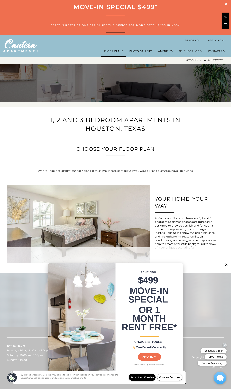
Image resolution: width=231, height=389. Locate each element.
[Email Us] (225, 25)
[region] (99, 377)
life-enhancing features (177, 237)
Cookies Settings (169, 377)
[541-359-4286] (225, 16)
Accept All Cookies (142, 377)
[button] (226, 264)
